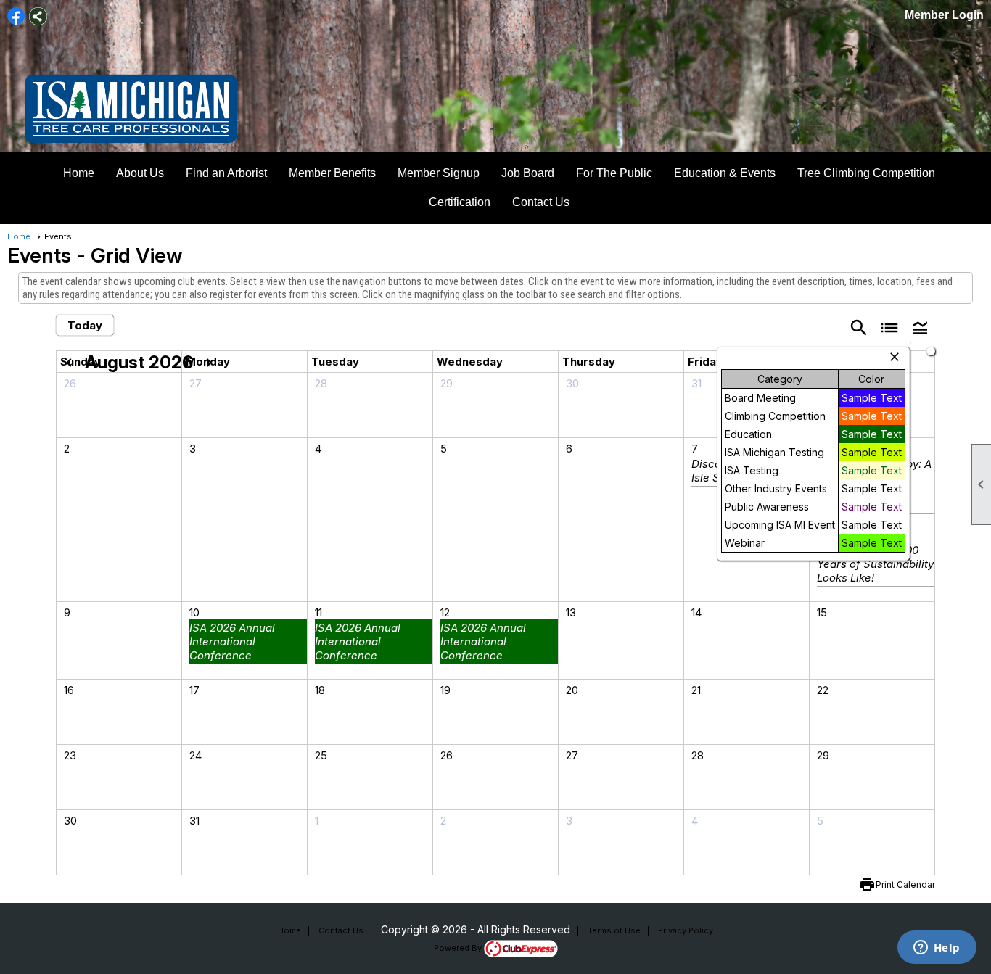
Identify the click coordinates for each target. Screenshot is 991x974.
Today (84, 325)
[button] (920, 327)
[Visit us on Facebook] (16, 16)
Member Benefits (332, 173)
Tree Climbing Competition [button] (866, 173)
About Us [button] (140, 173)
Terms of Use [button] (614, 930)
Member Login (944, 15)
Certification (459, 202)
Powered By (459, 948)
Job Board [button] (527, 173)
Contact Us (540, 202)
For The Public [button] (614, 173)
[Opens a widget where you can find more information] (936, 948)
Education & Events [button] (725, 173)
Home (78, 173)
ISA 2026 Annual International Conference (232, 641)
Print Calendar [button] (905, 884)
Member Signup (439, 173)
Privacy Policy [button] (685, 930)
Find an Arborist (226, 173)
